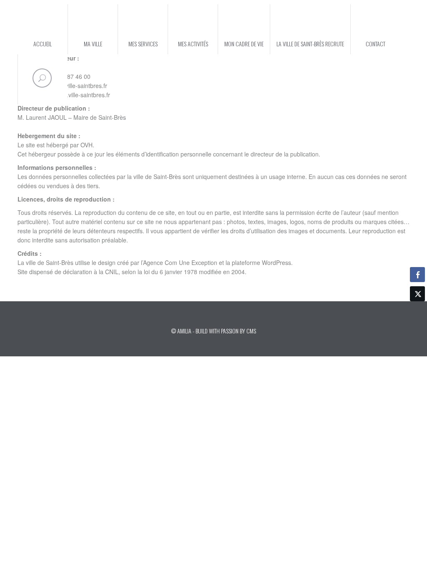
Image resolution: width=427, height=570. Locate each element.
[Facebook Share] (417, 274)
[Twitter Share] (417, 293)
